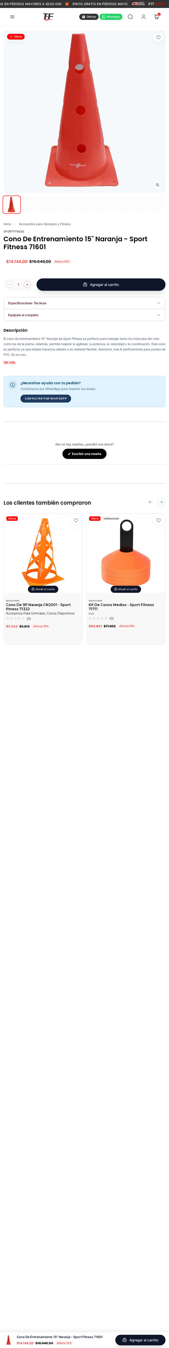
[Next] (161, 502)
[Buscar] (130, 16)
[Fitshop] (156, 4)
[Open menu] (12, 16)
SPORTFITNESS (12, 601)
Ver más (9, 362)
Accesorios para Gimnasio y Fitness (45, 224)
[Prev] (150, 502)
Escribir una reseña (89, 455)
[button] (18, 618)
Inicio (7, 224)
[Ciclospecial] (138, 4)
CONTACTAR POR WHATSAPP (46, 398)
